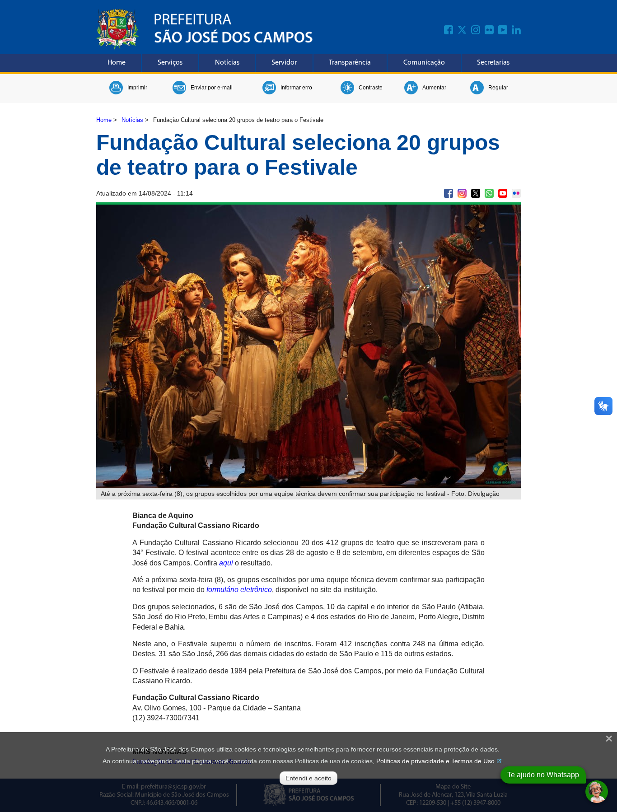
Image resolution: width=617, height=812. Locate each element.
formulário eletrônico (239, 589)
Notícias (227, 62)
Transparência (350, 62)
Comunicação (424, 62)
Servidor (284, 62)
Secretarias (493, 62)
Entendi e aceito (308, 778)
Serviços (170, 62)
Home (117, 62)
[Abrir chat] (596, 791)
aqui (226, 563)
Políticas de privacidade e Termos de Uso (435, 761)
